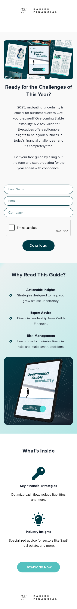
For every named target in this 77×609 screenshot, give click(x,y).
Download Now (39, 567)
